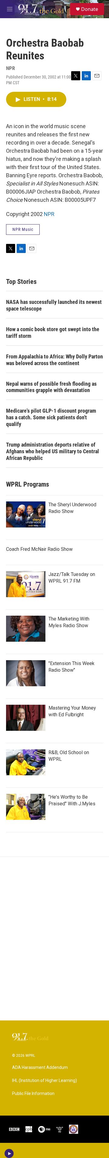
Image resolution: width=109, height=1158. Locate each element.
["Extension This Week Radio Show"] (25, 673)
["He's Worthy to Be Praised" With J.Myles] (25, 807)
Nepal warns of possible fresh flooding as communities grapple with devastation (51, 387)
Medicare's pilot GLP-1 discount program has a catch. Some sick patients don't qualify (51, 417)
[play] (9, 1153)
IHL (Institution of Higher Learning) (44, 1080)
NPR (49, 214)
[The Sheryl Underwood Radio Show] (25, 514)
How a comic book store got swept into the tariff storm (52, 332)
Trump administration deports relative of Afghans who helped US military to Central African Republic (52, 451)
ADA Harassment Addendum (40, 1067)
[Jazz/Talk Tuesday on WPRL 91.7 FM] (25, 584)
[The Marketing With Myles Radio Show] (25, 629)
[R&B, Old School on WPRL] (25, 762)
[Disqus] (54, 938)
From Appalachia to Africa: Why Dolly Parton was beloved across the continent (54, 359)
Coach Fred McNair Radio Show (39, 549)
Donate (89, 9)
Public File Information (33, 1093)
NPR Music (22, 229)
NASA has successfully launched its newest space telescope (54, 305)
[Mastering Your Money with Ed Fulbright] (25, 718)
